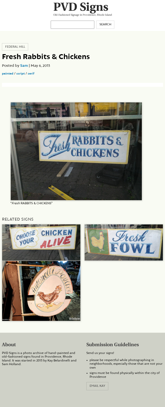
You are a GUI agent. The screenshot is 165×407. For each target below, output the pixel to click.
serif (31, 73)
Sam (24, 65)
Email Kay (97, 385)
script (20, 73)
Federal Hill (15, 46)
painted (7, 73)
